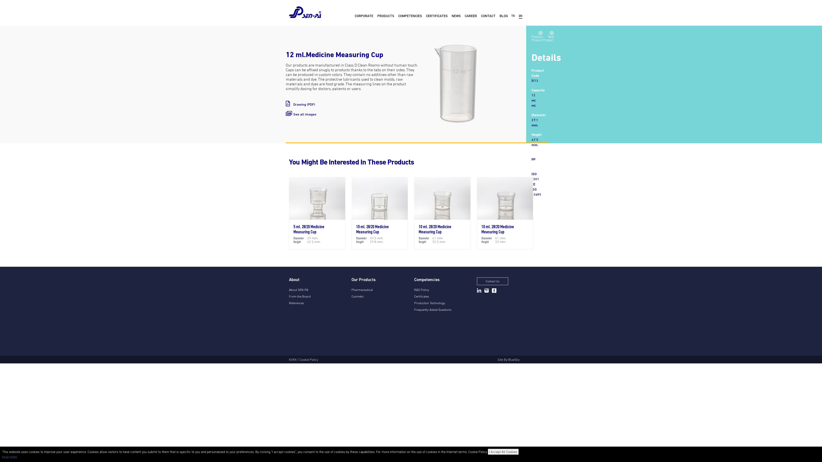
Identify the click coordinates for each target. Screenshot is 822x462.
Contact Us (492, 281)
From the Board (300, 296)
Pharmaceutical (362, 289)
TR (513, 15)
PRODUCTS (385, 15)
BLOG (504, 15)
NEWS (456, 15)
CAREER (471, 15)
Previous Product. (537, 38)
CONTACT (488, 15)
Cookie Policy (308, 359)
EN (520, 15)
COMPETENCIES (410, 15)
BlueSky (514, 359)
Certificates (421, 296)
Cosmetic (357, 296)
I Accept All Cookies (503, 452)
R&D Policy (421, 289)
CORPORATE (364, 15)
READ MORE (9, 457)
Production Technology (429, 303)
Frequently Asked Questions (432, 309)
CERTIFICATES (437, 15)
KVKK (293, 359)
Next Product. (548, 38)
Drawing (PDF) (304, 104)
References (296, 303)
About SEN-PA (298, 289)
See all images (304, 114)
